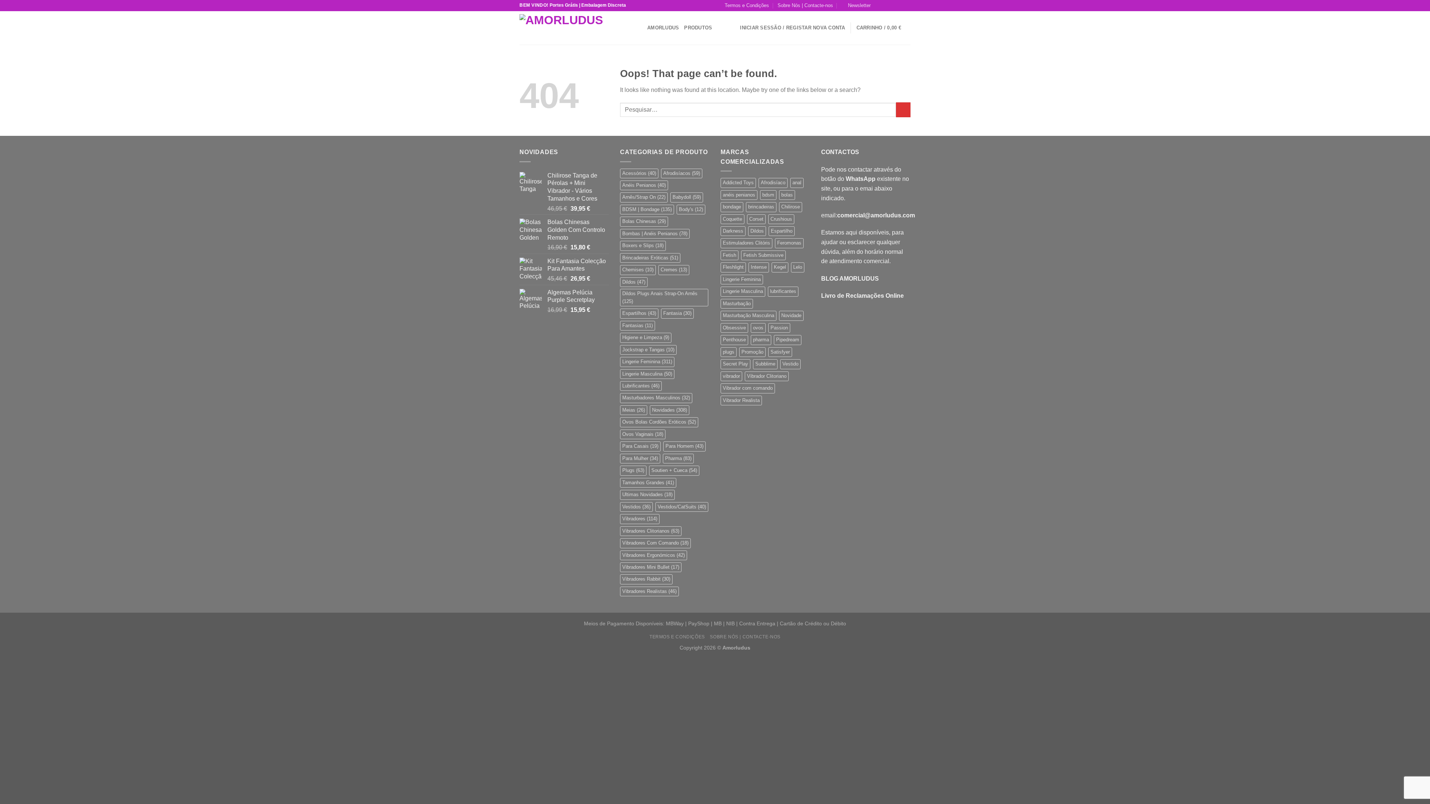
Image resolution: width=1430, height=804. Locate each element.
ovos (758, 328)
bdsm (768, 195)
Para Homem (684, 446)
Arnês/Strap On (643, 197)
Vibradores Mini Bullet (650, 567)
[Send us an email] (899, 5)
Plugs (633, 470)
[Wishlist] (732, 28)
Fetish (729, 255)
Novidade (791, 315)
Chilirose (790, 207)
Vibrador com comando (748, 388)
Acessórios (639, 173)
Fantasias (637, 325)
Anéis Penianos (644, 185)
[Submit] (903, 109)
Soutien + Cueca (674, 470)
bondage (732, 207)
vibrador (731, 376)
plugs (728, 352)
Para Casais (640, 446)
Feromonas (789, 243)
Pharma (678, 458)
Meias (633, 410)
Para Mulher (640, 458)
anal (796, 182)
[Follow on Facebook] (878, 5)
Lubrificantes (641, 386)
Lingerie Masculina (647, 374)
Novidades (669, 410)
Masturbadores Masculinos (656, 398)
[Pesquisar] (639, 27)
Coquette (732, 219)
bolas (787, 195)
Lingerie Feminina (647, 361)
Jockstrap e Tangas (648, 349)
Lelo (797, 267)
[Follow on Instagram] (885, 5)
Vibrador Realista (741, 400)
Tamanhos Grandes (648, 482)
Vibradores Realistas (649, 591)
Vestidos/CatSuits (682, 507)
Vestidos (636, 507)
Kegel (780, 267)
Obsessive (734, 328)
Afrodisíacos (681, 173)
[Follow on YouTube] (907, 5)
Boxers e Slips (643, 245)
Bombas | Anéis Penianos (654, 233)
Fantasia (677, 313)
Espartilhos (639, 313)
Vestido (790, 364)
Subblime (765, 364)
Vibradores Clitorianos (650, 531)
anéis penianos (739, 195)
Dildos (633, 282)
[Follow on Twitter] (892, 5)
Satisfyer (780, 352)
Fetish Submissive (763, 255)
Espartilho (781, 231)
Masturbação (737, 303)
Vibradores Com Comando (655, 543)
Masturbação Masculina (748, 315)
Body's (691, 209)
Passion (779, 328)
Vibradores (639, 518)
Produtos (698, 28)
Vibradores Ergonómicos (653, 555)
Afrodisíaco (773, 182)
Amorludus (663, 28)
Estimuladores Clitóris (746, 243)
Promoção (752, 352)
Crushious (781, 219)
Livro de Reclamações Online (862, 296)
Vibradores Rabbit (646, 579)
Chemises (638, 269)
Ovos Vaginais (642, 434)
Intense (759, 267)
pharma (761, 339)
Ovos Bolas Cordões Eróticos (659, 422)
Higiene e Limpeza (645, 337)
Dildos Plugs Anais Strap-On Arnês (659, 297)
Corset (756, 219)
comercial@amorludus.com (876, 215)
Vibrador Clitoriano (766, 376)
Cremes (674, 269)
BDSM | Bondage (647, 209)
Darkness (733, 231)
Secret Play (735, 364)
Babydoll (687, 197)
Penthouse (734, 339)
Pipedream (787, 339)
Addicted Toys (738, 182)
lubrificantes (783, 291)
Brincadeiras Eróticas (650, 258)
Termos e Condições (747, 5)
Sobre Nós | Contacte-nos (805, 5)
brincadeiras (761, 207)
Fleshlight (733, 267)
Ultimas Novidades (647, 494)
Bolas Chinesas (644, 221)
